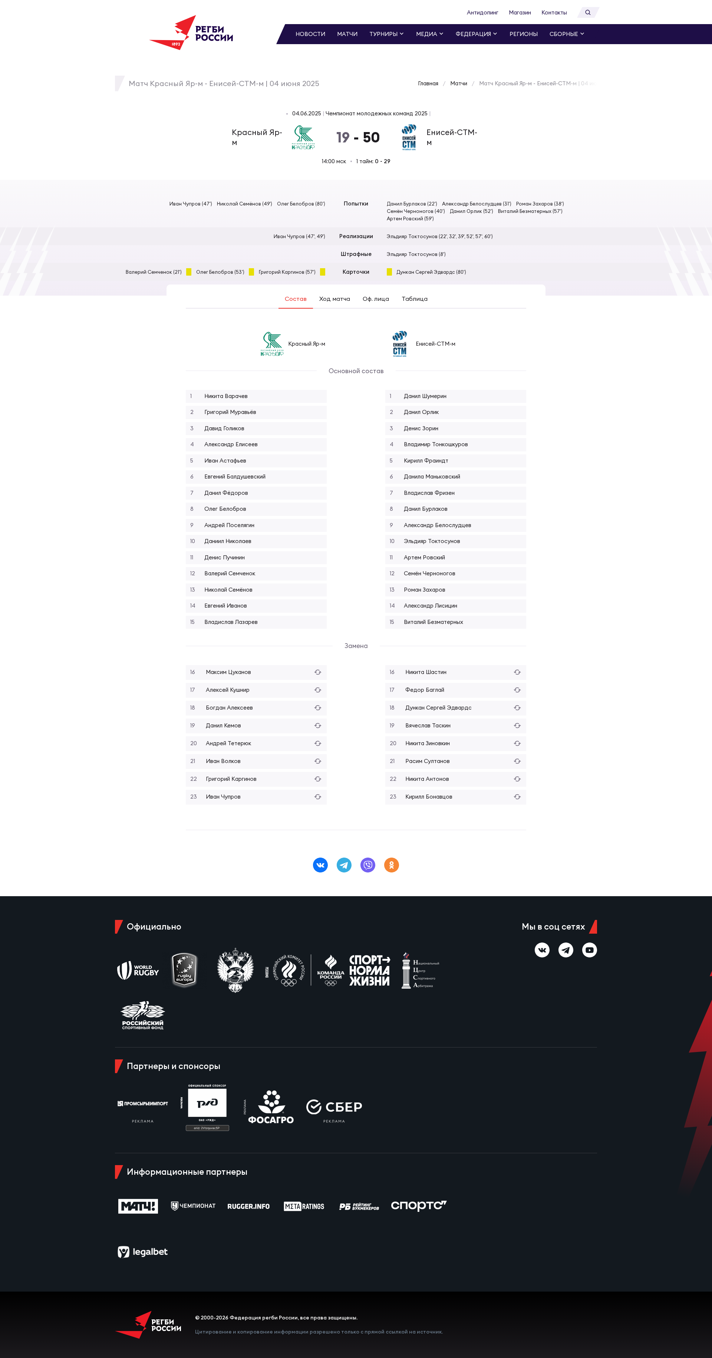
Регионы (524, 33)
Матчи (347, 33)
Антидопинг (482, 12)
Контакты (554, 12)
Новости (310, 33)
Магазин (520, 12)
